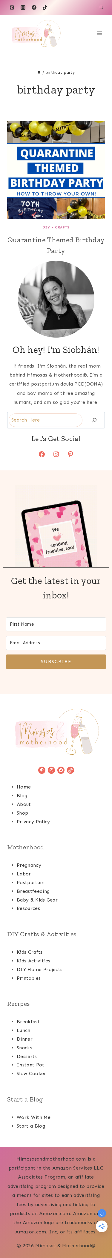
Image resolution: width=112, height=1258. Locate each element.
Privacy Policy (33, 821)
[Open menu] (99, 33)
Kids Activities (33, 961)
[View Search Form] (101, 7)
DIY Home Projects (39, 969)
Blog (22, 795)
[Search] (94, 420)
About (24, 804)
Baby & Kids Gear (37, 900)
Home (24, 787)
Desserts (27, 1056)
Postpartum (31, 882)
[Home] (39, 72)
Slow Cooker (31, 1073)
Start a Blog (31, 1126)
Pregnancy (29, 865)
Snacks (24, 1048)
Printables (29, 978)
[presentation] (56, 170)
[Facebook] (34, 7)
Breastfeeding (33, 891)
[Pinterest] (12, 7)
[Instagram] (23, 7)
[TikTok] (45, 7)
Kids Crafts (30, 952)
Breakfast (28, 1021)
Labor (24, 874)
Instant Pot (31, 1065)
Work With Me (33, 1117)
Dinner (25, 1039)
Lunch (23, 1030)
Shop (22, 813)
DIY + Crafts (55, 227)
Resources (28, 908)
